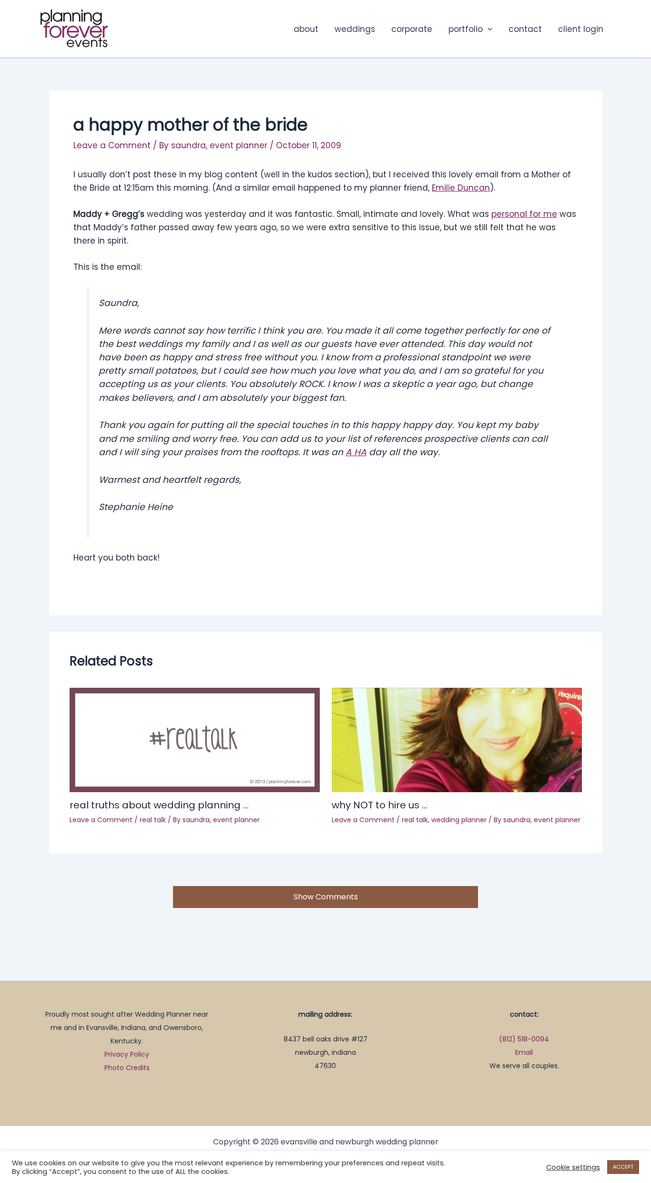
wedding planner (459, 820)
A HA (356, 452)
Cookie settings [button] (573, 1167)
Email (524, 1052)
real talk (153, 820)
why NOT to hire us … (379, 805)
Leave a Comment (112, 145)
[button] (487, 29)
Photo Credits (127, 1067)
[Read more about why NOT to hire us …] (457, 739)
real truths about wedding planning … (159, 805)
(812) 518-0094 (524, 1039)
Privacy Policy (126, 1054)
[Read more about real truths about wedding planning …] (195, 739)
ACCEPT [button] (623, 1167)
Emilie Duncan (461, 188)
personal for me (524, 214)
